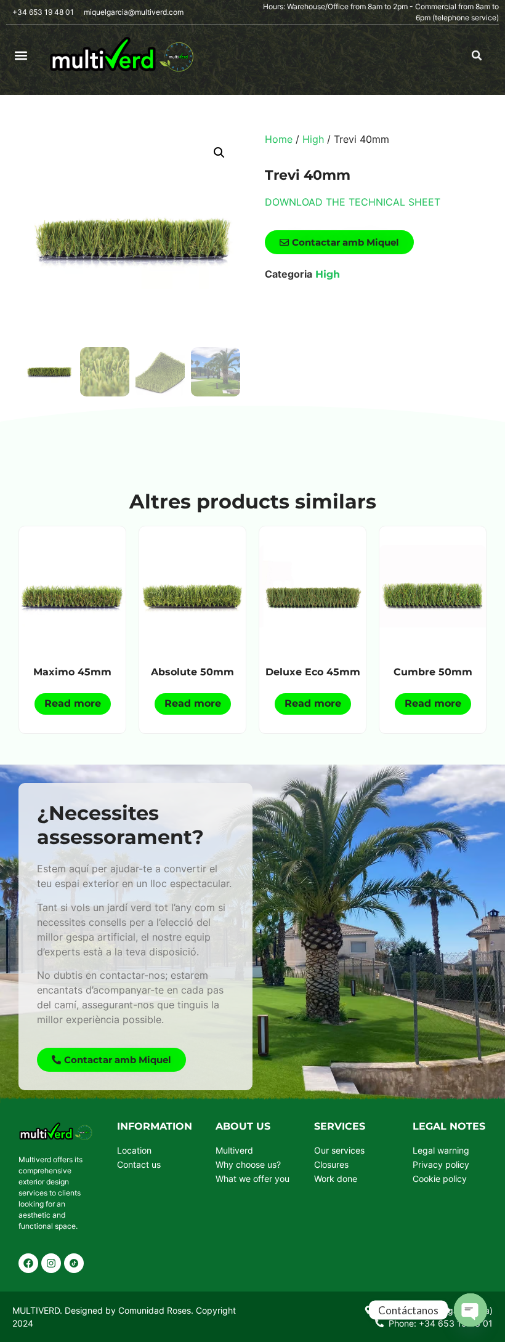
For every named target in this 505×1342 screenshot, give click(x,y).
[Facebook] (28, 1263)
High (313, 139)
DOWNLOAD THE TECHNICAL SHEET (352, 202)
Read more (72, 703)
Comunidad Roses (154, 1310)
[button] (21, 56)
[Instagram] (51, 1263)
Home (279, 139)
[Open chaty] (470, 1310)
